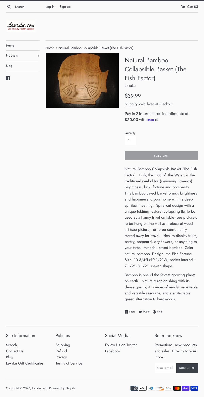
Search (11, 345)
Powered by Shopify (62, 388)
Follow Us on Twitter (121, 345)
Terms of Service (69, 363)
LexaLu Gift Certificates (24, 363)
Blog (9, 65)
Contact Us (14, 351)
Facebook (112, 351)
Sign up (65, 6)
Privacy (61, 357)
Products (23, 55)
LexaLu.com (39, 388)
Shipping (131, 104)
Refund (61, 351)
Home (10, 45)
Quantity (130, 133)
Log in (50, 6)
